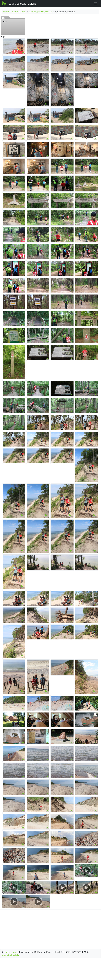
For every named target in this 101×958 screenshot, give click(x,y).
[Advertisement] (50, 928)
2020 (23, 11)
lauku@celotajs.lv (10, 955)
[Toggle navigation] (95, 3)
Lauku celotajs (11, 952)
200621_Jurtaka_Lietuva (40, 11)
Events (15, 11)
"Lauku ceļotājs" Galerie (22, 3)
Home (6, 11)
